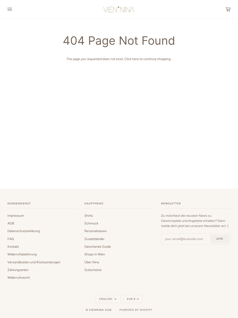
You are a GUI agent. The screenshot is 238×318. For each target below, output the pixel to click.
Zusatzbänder (94, 239)
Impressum (15, 215)
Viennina (96, 309)
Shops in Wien (94, 254)
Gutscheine (93, 270)
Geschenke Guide (97, 246)
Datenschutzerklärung (23, 231)
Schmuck (91, 223)
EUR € (131, 299)
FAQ (10, 239)
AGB (10, 223)
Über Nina (91, 262)
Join (219, 238)
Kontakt (13, 246)
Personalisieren (95, 231)
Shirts (88, 215)
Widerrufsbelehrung (22, 254)
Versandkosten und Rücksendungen (33, 262)
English (106, 299)
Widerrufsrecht (18, 277)
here (135, 59)
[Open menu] (14, 9)
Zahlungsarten (18, 270)
